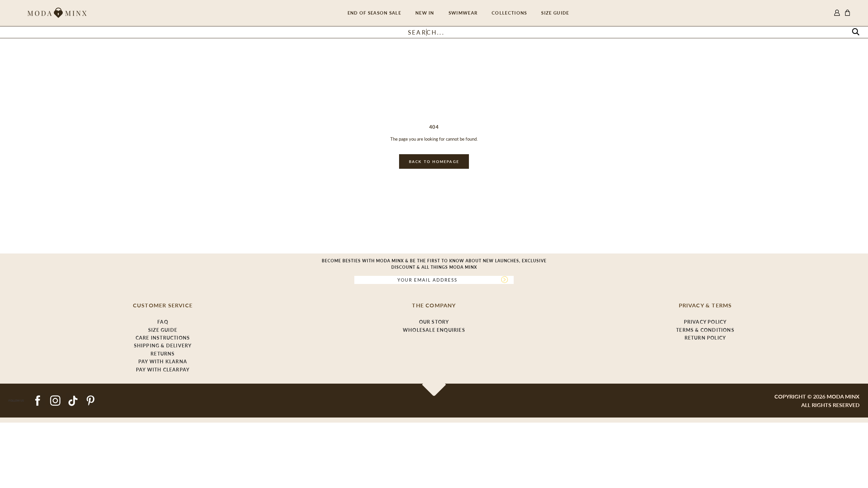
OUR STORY (434, 322)
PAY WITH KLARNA (162, 361)
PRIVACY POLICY (705, 322)
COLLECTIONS (509, 13)
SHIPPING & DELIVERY (163, 345)
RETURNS (163, 354)
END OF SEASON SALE (374, 13)
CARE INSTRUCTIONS (163, 338)
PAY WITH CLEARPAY (163, 369)
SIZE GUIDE (555, 13)
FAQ (162, 322)
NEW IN (424, 13)
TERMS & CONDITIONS (705, 330)
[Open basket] (847, 13)
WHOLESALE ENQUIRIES (434, 330)
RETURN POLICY (705, 338)
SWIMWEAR (463, 13)
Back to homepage (434, 161)
